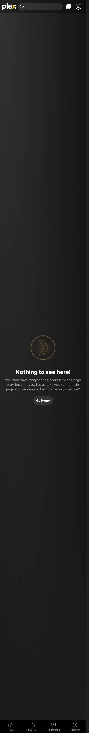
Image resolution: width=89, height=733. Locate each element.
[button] (78, 6)
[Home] (9, 6)
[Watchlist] (68, 6)
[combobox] (44, 6)
